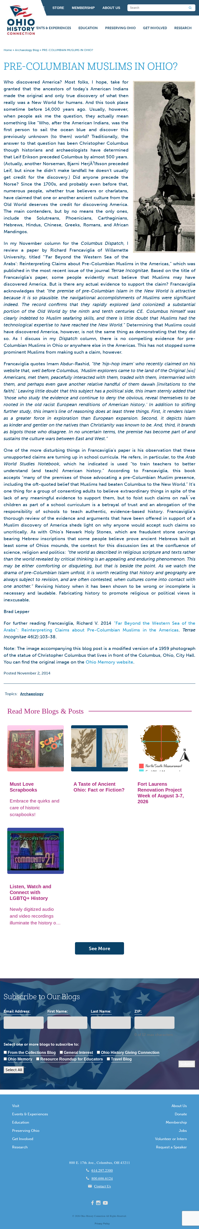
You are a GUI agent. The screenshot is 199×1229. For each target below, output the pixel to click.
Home (8, 50)
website (124, 662)
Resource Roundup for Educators (71, 1059)
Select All (14, 1069)
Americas (169, 630)
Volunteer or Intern (171, 1139)
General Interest (78, 1052)
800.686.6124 (102, 1178)
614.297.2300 (102, 1170)
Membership (176, 1122)
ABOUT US (111, 8)
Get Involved (155, 28)
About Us (179, 1106)
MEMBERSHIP (83, 8)
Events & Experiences (51, 28)
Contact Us (102, 1186)
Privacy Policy (102, 1223)
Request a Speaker (171, 1147)
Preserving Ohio (120, 28)
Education (88, 28)
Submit (186, 1064)
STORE (58, 8)
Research (183, 28)
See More (99, 948)
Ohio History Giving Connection (130, 1052)
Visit (15, 1106)
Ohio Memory (101, 662)
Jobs (183, 1130)
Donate (181, 1114)
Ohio (83, 1216)
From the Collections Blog (32, 1052)
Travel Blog (121, 1059)
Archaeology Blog (27, 50)
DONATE (38, 8)
